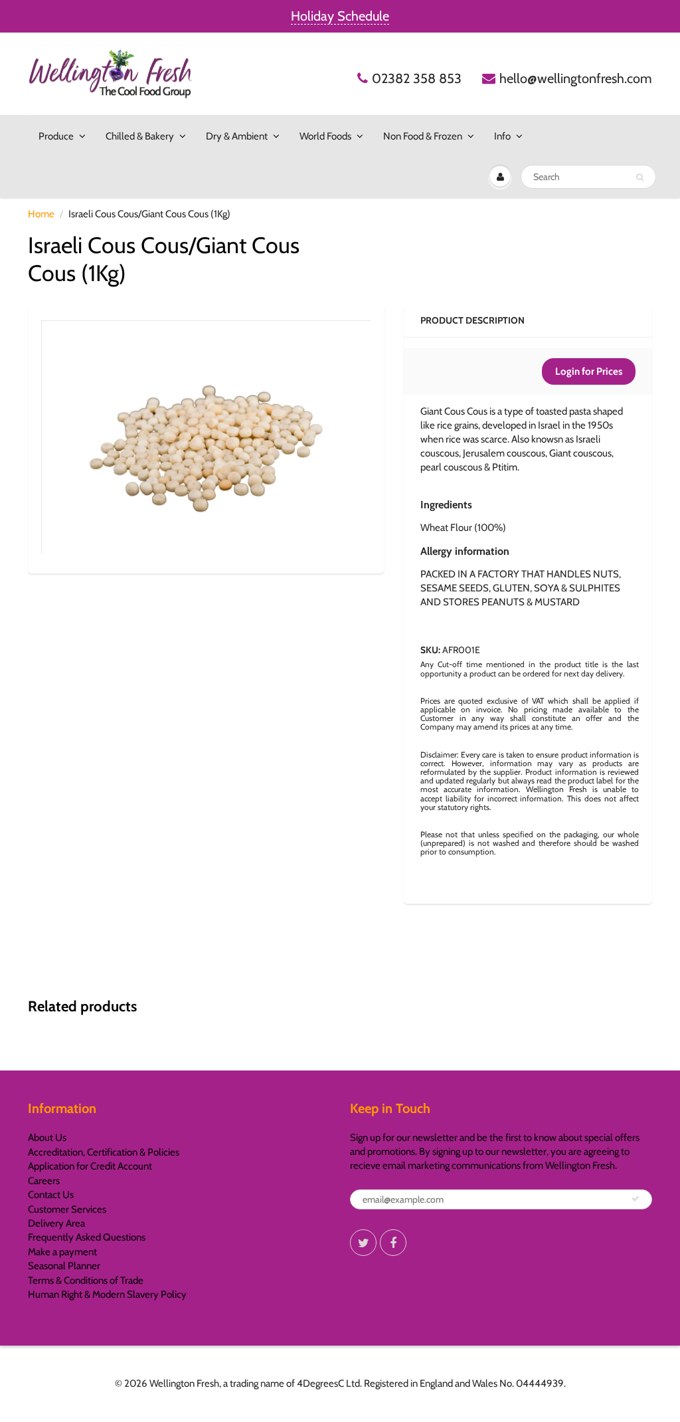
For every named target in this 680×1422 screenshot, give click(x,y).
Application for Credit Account (90, 1166)
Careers (44, 1181)
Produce (56, 136)
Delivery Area (56, 1223)
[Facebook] (393, 1242)
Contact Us (51, 1195)
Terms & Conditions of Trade (85, 1280)
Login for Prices (588, 371)
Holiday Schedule (340, 16)
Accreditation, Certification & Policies (103, 1152)
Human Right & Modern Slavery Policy (107, 1294)
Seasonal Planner (64, 1266)
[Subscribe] (635, 1198)
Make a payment (62, 1252)
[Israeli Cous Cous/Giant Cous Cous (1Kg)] (206, 437)
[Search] (640, 177)
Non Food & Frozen (422, 136)
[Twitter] (363, 1242)
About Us (47, 1138)
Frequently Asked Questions (86, 1237)
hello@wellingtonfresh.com (575, 78)
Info (502, 136)
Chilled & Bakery (140, 136)
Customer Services (67, 1209)
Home (41, 214)
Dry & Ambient (237, 136)
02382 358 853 (417, 78)
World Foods (325, 136)
